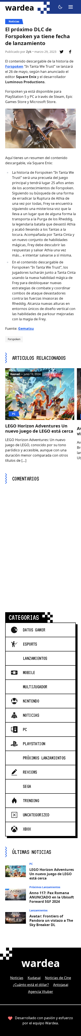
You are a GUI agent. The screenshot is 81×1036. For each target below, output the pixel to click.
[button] (60, 7)
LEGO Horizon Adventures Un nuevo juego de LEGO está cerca (39, 428)
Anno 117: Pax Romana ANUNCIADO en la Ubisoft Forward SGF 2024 (51, 897)
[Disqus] (40, 543)
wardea (19, 7)
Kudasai (34, 977)
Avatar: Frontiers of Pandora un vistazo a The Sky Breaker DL (51, 920)
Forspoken (14, 66)
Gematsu (26, 328)
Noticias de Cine (58, 977)
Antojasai (60, 984)
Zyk (29, 52)
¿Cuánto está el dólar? (31, 984)
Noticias (14, 21)
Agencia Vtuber (40, 991)
